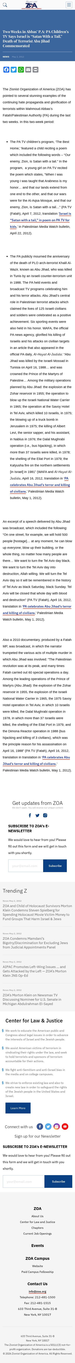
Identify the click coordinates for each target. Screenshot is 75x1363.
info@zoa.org (37, 1291)
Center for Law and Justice (37, 1222)
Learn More (18, 1108)
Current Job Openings (37, 1233)
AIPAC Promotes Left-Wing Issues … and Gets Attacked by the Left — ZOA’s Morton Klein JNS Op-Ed (34, 971)
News (6, 56)
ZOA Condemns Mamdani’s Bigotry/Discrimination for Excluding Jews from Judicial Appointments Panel (35, 942)
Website (37, 1266)
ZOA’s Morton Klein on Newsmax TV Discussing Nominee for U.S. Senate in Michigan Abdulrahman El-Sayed (32, 999)
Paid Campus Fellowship (37, 1272)
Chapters (37, 1228)
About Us (37, 1216)
